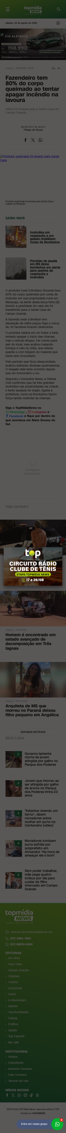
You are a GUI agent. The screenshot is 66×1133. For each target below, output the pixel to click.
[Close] (62, 547)
